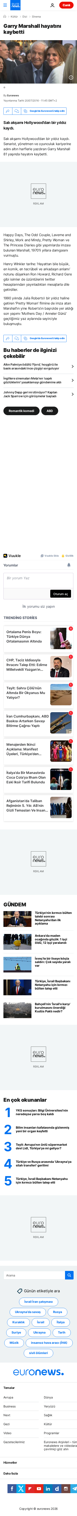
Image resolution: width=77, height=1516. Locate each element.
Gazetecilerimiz (14, 1442)
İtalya (61, 1322)
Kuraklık (18, 1322)
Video (7, 1433)
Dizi (24, 16)
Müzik (14, 1343)
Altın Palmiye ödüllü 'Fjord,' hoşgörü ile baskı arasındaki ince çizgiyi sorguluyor (31, 366)
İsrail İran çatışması (38, 1302)
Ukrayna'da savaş (28, 1312)
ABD (50, 410)
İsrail (40, 1322)
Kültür (14, 16)
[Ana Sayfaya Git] (15, 5)
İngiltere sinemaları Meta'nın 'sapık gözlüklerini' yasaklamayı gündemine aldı (32, 380)
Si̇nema (36, 16)
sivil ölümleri (38, 1353)
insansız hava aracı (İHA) (49, 1343)
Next (6, 1415)
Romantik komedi (21, 410)
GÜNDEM (14, 904)
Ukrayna (39, 1332)
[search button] (69, 1275)
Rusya (57, 1312)
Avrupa (8, 1397)
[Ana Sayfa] (4, 16)
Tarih (61, 1332)
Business (9, 1406)
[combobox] (38, 1275)
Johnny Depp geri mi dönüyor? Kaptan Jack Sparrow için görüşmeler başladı (30, 394)
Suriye (16, 1332)
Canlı (66, 5)
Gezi (6, 1424)
